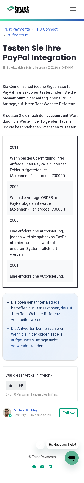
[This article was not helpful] (21, 385)
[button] (73, 7)
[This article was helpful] (11, 385)
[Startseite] (18, 9)
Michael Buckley (25, 410)
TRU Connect (46, 29)
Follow (68, 413)
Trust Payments (16, 29)
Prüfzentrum (18, 35)
